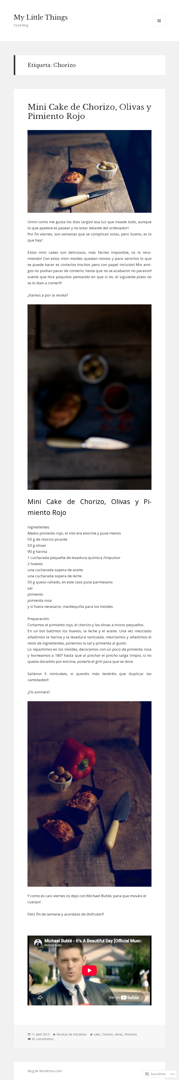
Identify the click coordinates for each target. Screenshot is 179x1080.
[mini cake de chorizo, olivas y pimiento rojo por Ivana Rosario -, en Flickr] (89, 171)
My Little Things (41, 17)
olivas (119, 1034)
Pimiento (130, 1034)
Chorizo (107, 1034)
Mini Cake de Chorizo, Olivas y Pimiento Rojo (89, 111)
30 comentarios (42, 1039)
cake (97, 1034)
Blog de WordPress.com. (45, 1071)
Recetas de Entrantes (72, 1034)
